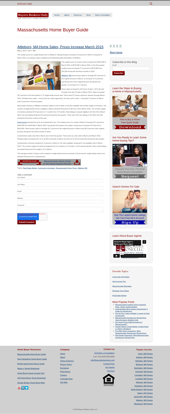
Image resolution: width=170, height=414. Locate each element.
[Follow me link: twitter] (26, 389)
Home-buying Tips (119, 281)
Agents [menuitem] (66, 15)
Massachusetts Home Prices (66, 168)
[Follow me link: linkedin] (23, 389)
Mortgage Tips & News (120, 291)
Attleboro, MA (66, 75)
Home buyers (22, 122)
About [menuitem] (88, 15)
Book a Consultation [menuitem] (102, 15)
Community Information (46, 168)
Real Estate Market (30, 168)
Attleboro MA (82, 168)
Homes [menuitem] (57, 15)
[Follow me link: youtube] (19, 389)
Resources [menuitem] (78, 15)
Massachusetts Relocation (122, 286)
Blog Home (116, 52)
